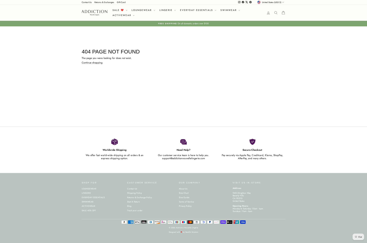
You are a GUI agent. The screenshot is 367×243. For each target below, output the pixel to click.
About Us (183, 188)
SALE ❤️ (119, 10)
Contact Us (87, 2)
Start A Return (133, 201)
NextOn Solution (191, 232)
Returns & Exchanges (104, 2)
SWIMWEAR (229, 10)
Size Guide (184, 197)
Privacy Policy (185, 206)
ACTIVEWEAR (122, 15)
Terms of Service (186, 201)
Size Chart (184, 193)
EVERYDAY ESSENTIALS (197, 10)
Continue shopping (92, 62)
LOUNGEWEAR (142, 10)
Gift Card (121, 2)
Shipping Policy (134, 193)
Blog (129, 206)
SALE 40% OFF (89, 210)
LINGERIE (166, 10)
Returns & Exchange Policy (139, 197)
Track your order (134, 210)
